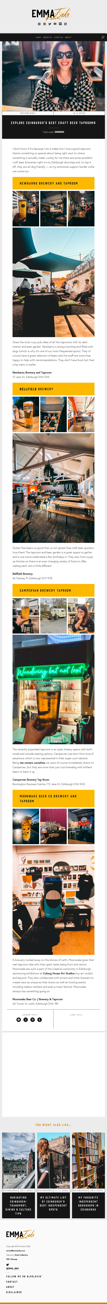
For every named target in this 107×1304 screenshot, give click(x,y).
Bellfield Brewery (23, 574)
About (68, 37)
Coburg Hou (50, 973)
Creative (47, 37)
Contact (12, 1281)
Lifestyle (58, 37)
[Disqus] (53, 1072)
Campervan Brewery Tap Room (31, 779)
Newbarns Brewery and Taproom (32, 372)
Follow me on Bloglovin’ (24, 1276)
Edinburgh (59, 131)
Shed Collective (21, 1255)
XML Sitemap (11, 1259)
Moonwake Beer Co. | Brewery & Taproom (38, 999)
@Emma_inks (12, 1268)
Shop (38, 37)
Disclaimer (14, 1292)
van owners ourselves (32, 763)
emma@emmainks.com (15, 1250)
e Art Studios (67, 973)
